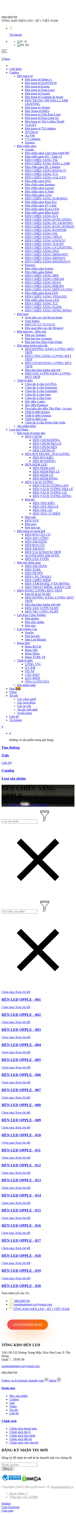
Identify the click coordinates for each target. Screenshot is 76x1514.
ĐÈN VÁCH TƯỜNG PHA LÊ (53, 489)
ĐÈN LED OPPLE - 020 (21, 1286)
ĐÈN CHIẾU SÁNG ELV (41, 216)
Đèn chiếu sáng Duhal (38, 272)
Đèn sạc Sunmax (35, 335)
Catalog (14, 72)
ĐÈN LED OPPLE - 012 (21, 1165)
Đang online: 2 (18, 1493)
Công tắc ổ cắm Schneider (41, 391)
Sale (15, 688)
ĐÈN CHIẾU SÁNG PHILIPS (44, 286)
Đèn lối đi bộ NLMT (38, 594)
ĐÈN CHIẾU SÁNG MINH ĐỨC (46, 254)
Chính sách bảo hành (22, 1435)
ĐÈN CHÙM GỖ (44, 450)
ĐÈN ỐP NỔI (34, 573)
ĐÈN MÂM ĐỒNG (45, 478)
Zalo (5, 755)
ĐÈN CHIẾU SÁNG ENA (42, 251)
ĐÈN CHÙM (33, 436)
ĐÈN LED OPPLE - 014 (21, 1195)
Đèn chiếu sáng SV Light (40, 205)
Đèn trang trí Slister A (38, 79)
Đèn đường (32, 618)
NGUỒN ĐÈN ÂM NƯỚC (42, 555)
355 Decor (31, 132)
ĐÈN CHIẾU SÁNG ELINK (43, 307)
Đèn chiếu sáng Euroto (39, 268)
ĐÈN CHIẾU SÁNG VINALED (46, 296)
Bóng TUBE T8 (35, 657)
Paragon (30, 265)
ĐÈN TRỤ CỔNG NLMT (41, 611)
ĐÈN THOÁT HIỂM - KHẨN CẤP (48, 587)
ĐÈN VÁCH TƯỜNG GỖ (50, 492)
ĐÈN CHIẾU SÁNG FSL (41, 233)
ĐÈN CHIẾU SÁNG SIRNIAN (45, 258)
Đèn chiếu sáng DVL (38, 181)
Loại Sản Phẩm (18, 429)
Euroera (30, 142)
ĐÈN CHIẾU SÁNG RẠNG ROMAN (49, 226)
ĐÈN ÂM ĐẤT (35, 548)
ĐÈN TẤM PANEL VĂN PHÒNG (47, 583)
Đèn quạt (22, 314)
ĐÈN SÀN (32, 520)
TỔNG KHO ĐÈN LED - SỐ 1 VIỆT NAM (41, 1309)
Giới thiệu (15, 69)
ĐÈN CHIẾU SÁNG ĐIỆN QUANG (48, 289)
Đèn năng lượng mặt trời (32, 345)
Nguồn (29, 632)
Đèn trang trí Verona (37, 107)
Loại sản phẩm (14, 778)
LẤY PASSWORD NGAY (27, 1324)
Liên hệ (14, 716)
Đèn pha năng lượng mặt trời (42, 370)
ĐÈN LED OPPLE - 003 (21, 1030)
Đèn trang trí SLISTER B (41, 83)
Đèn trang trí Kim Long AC (42, 118)
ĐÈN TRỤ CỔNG (37, 538)
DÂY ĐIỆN (32, 678)
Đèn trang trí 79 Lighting (40, 128)
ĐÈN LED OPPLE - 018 (21, 1256)
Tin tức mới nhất (27, 709)
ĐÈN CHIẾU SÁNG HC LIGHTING (49, 223)
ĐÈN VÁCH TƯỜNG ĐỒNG (52, 496)
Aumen (29, 149)
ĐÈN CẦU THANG (38, 576)
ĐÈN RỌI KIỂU (43, 457)
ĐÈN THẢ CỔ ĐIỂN (46, 513)
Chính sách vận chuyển (23, 1442)
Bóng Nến (31, 650)
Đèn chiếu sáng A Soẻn (39, 191)
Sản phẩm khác (26, 426)
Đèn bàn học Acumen (38, 338)
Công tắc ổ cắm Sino (38, 394)
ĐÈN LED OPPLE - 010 (21, 1135)
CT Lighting (32, 139)
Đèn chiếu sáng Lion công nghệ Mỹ (47, 153)
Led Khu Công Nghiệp (31, 615)
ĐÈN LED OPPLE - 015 (21, 1210)
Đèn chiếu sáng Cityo (38, 195)
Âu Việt (30, 135)
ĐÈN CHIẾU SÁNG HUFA (43, 282)
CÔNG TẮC (33, 664)
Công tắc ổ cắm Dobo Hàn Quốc (45, 422)
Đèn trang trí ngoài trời (31, 531)
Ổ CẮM (30, 667)
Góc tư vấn (24, 706)
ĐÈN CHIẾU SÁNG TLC (41, 303)
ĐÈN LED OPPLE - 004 (21, 1045)
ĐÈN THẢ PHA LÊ (45, 506)
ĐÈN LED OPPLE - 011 (21, 1150)
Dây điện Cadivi (35, 401)
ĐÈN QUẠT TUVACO (40, 324)
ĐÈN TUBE (33, 569)
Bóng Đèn (23, 643)
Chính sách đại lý (20, 1432)
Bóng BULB (33, 646)
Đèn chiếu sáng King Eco (41, 202)
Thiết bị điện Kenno (37, 412)
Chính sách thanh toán (23, 1428)
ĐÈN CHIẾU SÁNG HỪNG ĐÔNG (48, 310)
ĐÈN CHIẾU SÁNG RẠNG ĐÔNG (48, 219)
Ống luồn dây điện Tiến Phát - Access (48, 408)
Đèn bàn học (33, 527)
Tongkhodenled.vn (61, 1487)
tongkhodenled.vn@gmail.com (33, 1304)
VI (25, 41)
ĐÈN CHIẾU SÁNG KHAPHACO (47, 261)
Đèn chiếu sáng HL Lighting (42, 167)
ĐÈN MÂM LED (36, 464)
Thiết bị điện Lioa (36, 419)
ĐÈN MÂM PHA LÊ (46, 471)
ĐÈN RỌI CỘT (35, 545)
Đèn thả (30, 499)
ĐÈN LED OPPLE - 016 (21, 1225)
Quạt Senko (32, 321)
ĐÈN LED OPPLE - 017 (21, 1240)
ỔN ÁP (29, 671)
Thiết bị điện (25, 380)
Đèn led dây (32, 636)
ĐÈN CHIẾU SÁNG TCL (41, 174)
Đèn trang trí (25, 76)
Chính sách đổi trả (20, 1439)
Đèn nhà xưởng (34, 622)
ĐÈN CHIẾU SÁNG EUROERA (46, 198)
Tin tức (13, 695)
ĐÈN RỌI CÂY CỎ (37, 534)
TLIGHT (30, 125)
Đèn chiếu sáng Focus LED (42, 300)
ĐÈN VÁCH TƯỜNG (39, 482)
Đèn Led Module (35, 639)
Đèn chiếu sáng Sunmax (40, 184)
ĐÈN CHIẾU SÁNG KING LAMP (47, 163)
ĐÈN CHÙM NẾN (45, 447)
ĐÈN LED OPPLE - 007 (21, 1090)
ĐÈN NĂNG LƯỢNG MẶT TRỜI (39, 590)
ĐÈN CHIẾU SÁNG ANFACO (45, 240)
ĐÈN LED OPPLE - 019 (21, 1271)
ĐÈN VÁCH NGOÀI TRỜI (43, 552)
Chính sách (9, 1421)
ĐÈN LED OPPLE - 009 (21, 1120)
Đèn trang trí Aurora (37, 93)
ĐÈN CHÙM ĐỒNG (46, 440)
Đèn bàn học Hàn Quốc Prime (43, 342)
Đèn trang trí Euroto (37, 86)
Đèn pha (30, 625)
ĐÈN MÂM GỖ (43, 475)
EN (26, 45)
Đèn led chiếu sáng (29, 562)
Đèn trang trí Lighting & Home (44, 97)
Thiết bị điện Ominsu (38, 415)
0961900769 (22, 1301)
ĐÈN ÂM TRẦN (36, 566)
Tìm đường (11, 747)
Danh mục (8, 1388)
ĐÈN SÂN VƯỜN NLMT (42, 608)
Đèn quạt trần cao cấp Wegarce (44, 328)
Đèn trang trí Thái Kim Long (43, 114)
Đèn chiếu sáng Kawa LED (42, 209)
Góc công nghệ (26, 699)
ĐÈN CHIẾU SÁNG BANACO (45, 170)
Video (13, 692)
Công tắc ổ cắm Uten (38, 398)
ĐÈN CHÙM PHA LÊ (47, 443)
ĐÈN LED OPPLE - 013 (21, 1180)
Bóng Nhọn (32, 653)
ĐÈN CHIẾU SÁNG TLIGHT (44, 244)
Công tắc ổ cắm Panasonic (41, 387)
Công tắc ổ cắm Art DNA (41, 384)
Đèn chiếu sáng (26, 146)
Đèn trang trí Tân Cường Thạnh (44, 121)
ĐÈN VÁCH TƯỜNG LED (50, 485)
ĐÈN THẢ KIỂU (44, 503)
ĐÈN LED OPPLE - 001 (21, 999)
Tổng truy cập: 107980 (23, 1497)
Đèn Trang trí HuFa (37, 111)
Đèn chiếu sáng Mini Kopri (42, 212)
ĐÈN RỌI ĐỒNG (44, 461)
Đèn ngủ (30, 517)
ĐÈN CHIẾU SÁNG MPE (42, 275)
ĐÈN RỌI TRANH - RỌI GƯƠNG (47, 454)
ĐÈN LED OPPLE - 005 (21, 1060)
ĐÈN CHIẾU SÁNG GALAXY (45, 177)
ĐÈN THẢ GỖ (42, 510)
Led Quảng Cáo (27, 629)
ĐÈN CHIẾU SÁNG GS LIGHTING (48, 247)
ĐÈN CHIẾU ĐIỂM (38, 580)
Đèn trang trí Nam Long (40, 90)
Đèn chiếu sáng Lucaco (39, 188)
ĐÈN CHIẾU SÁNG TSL (41, 160)
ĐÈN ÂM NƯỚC (36, 541)
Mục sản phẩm (18, 1396)
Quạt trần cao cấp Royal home (43, 317)
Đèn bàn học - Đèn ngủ (31, 331)
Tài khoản (15, 34)
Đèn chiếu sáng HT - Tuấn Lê (43, 156)
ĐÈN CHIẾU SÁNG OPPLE (43, 237)
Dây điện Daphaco (36, 405)
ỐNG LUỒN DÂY (37, 681)
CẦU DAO (32, 674)
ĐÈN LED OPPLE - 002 (21, 1015)
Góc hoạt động (26, 702)
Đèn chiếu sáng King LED (41, 293)
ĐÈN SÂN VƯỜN (37, 559)
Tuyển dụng (24, 713)
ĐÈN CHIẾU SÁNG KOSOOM (45, 230)
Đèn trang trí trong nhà (31, 433)
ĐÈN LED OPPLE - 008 (21, 1105)
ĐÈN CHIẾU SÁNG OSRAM (44, 279)
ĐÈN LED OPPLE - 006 (21, 1075)
